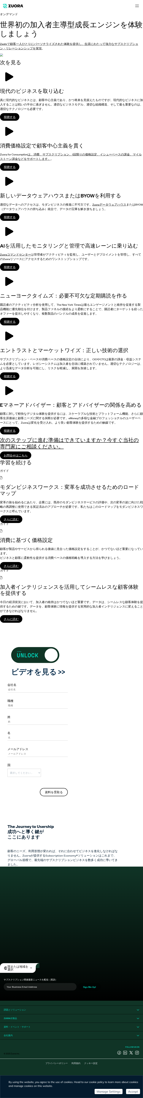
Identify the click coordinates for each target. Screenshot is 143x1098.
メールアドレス (17, 749)
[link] (13, 6)
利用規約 (76, 1063)
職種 (10, 700)
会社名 (11, 684)
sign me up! (89, 987)
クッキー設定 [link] (91, 1063)
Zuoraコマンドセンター (15, 254)
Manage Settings (108, 1091)
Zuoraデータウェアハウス (109, 204)
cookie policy (96, 1082)
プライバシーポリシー (56, 1063)
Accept (133, 1091)
